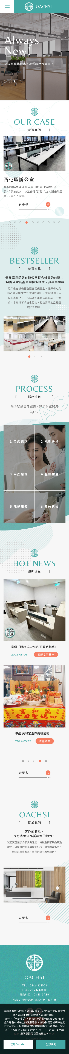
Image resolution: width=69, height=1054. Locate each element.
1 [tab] (10, 221)
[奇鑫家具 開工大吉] (34, 610)
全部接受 (51, 1044)
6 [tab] (38, 221)
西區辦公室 (16, 179)
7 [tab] (43, 221)
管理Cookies (18, 1044)
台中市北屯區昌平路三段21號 (38, 1000)
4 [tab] (25, 221)
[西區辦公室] (34, 153)
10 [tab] (59, 221)
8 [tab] (48, 221)
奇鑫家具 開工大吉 (27, 646)
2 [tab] (15, 221)
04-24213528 (38, 985)
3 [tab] (20, 221)
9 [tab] (54, 221)
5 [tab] (31, 221)
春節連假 (22, 733)
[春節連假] (34, 696)
